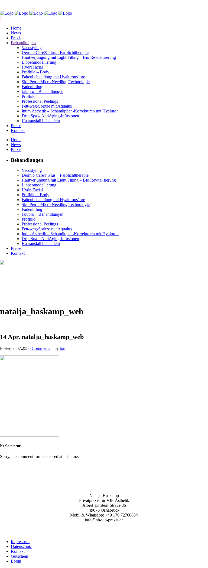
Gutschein (19, 556)
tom (63, 348)
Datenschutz (21, 546)
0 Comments (39, 348)
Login (16, 561)
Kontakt (18, 551)
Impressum (20, 541)
